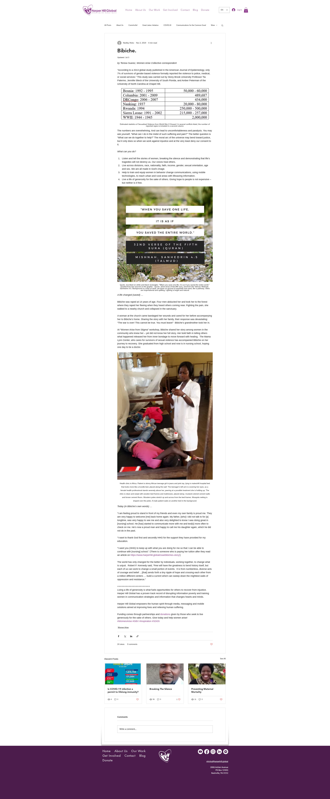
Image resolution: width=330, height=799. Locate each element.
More (213, 25)
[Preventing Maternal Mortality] (206, 673)
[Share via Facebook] (118, 636)
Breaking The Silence (161, 688)
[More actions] (211, 42)
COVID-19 (167, 25)
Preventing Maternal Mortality (202, 690)
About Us (119, 25)
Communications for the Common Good (191, 25)
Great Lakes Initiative (150, 25)
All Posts (107, 25)
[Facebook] (206, 751)
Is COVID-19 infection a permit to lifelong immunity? (123, 690)
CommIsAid (133, 25)
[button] (246, 10)
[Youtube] (200, 751)
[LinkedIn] (219, 751)
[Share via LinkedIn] (131, 636)
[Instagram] (213, 751)
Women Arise (123, 627)
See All (223, 659)
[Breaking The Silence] (165, 673)
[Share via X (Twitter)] (125, 636)
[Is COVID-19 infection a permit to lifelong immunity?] (123, 673)
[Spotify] (225, 751)
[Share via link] (137, 636)
